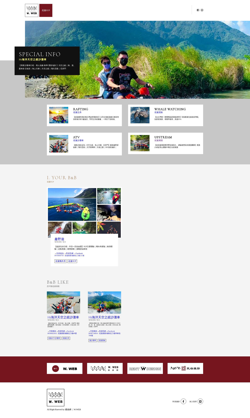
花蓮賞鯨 (158, 112)
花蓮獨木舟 (60, 261)
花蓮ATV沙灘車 (54, 338)
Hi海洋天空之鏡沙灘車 (33, 59)
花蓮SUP (72, 261)
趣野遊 (59, 239)
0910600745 (59, 255)
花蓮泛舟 (77, 112)
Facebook (79, 253)
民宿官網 (69, 253)
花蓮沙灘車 (78, 140)
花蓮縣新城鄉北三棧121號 (74, 255)
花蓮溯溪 (158, 140)
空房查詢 (60, 253)
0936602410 (52, 333)
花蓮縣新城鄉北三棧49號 (67, 333)
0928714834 (93, 333)
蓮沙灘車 (92, 340)
